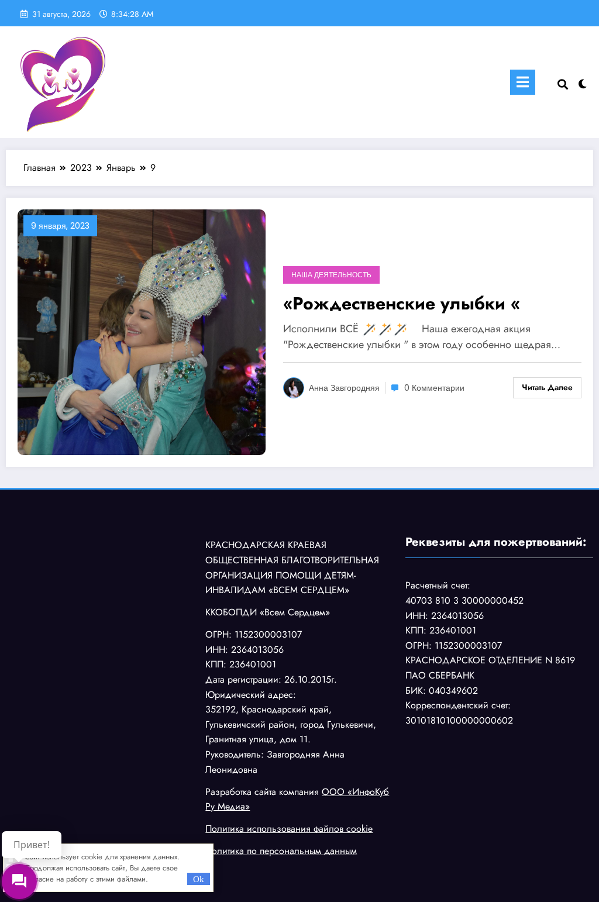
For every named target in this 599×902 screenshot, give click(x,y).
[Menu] (522, 82)
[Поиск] (563, 84)
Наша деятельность (331, 275)
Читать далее (547, 387)
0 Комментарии (434, 388)
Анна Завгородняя (344, 388)
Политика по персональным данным (281, 851)
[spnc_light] (583, 82)
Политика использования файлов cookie (289, 828)
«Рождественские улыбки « (401, 303)
